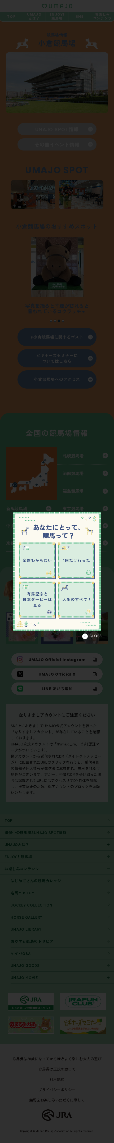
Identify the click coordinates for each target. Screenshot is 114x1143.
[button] (91, 636)
